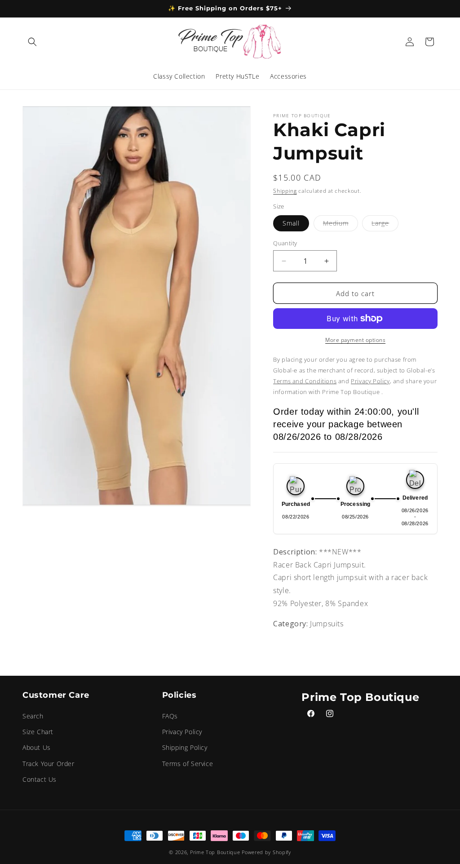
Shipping (285, 191)
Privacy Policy (182, 731)
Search (33, 716)
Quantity (285, 243)
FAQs (170, 716)
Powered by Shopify (266, 852)
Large (385, 224)
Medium (340, 224)
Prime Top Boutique (216, 852)
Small (291, 223)
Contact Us (39, 779)
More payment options (355, 340)
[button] (32, 42)
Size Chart (37, 731)
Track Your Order (48, 763)
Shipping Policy (185, 747)
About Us (36, 747)
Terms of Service (187, 763)
